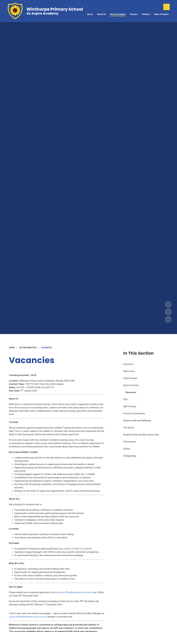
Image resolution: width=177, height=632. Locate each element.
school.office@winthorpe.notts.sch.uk (75, 592)
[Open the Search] (166, 7)
